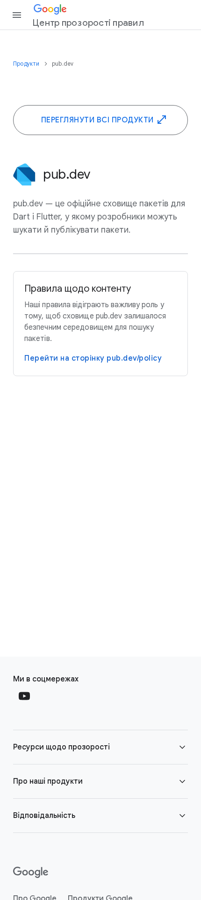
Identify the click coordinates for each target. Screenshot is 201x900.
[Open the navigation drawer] (17, 15)
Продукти (27, 63)
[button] (100, 747)
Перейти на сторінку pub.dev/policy (93, 358)
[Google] (30, 872)
